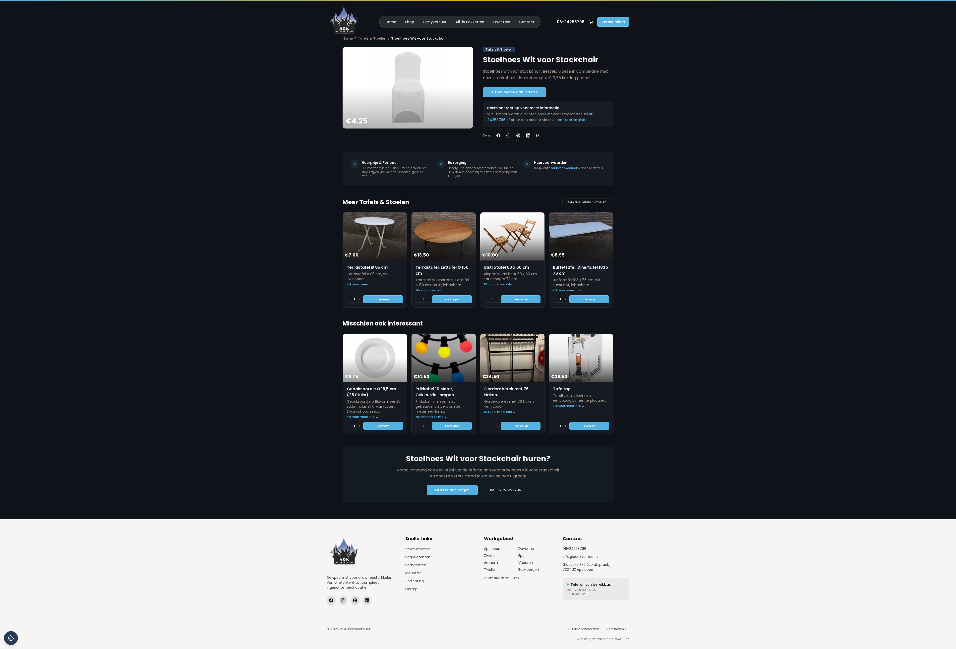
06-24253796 (570, 22)
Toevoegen (383, 299)
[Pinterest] (355, 600)
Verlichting (414, 581)
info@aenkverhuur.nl (580, 556)
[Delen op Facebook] (498, 135)
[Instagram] (343, 600)
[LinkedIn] (366, 600)
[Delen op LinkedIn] (528, 135)
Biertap (411, 588)
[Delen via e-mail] (538, 135)
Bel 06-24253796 (505, 490)
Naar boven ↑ (616, 629)
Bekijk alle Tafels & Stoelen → (588, 202)
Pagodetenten (417, 557)
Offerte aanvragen (452, 490)
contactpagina (571, 119)
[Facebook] (331, 600)
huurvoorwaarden (564, 168)
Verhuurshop (613, 21)
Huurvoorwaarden (583, 629)
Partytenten (415, 565)
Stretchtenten (417, 549)
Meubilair (413, 573)
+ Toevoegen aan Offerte (514, 92)
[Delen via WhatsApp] (508, 135)
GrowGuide (620, 639)
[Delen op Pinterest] (518, 135)
